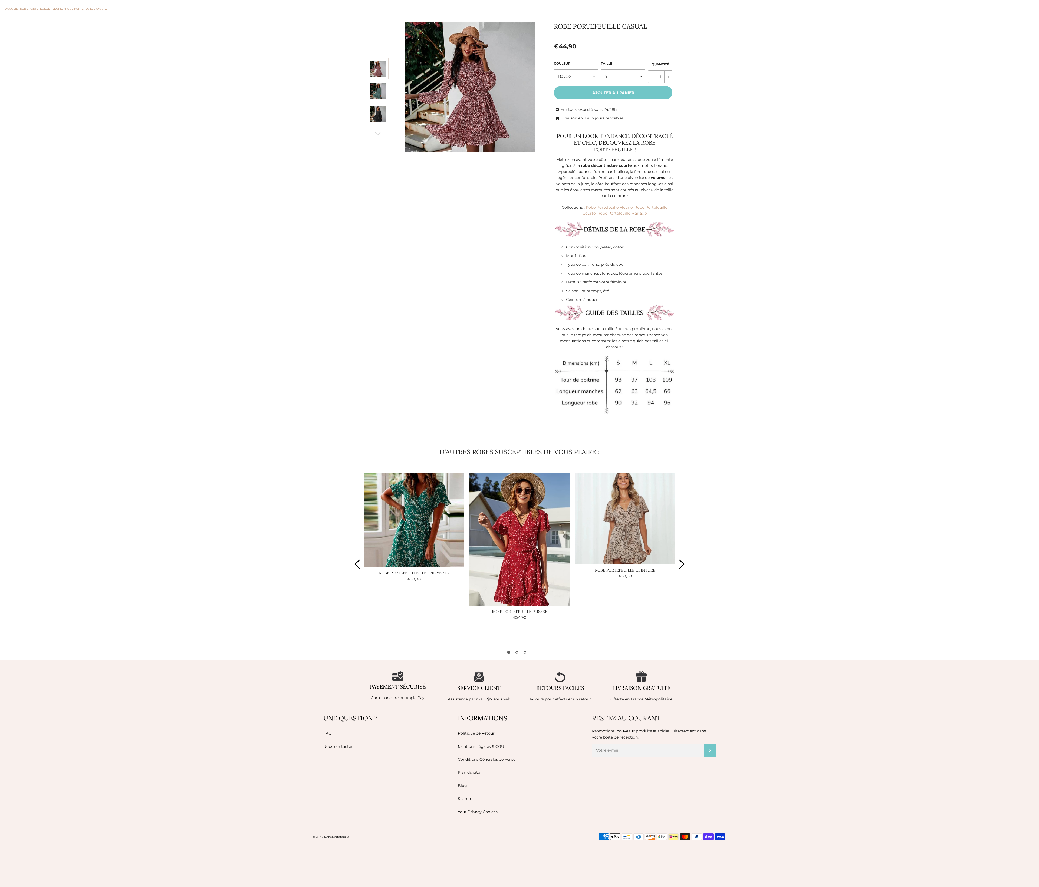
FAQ (327, 733)
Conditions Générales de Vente (486, 759)
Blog (462, 785)
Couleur (562, 63)
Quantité (660, 64)
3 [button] (525, 652)
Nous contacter (338, 746)
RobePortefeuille (336, 837)
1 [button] (508, 652)
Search (464, 798)
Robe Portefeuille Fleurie (609, 207)
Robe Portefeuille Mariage (622, 213)
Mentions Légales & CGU (481, 746)
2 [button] (517, 652)
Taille (606, 63)
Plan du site (469, 772)
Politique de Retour (476, 733)
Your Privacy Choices (478, 811)
